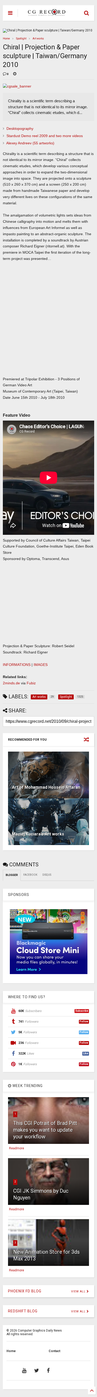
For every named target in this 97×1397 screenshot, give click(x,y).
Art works (38, 38)
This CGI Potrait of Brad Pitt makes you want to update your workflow (45, 1130)
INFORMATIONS (17, 665)
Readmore (16, 1148)
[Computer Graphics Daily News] (46, 13)
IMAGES (41, 665)
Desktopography (19, 128)
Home (6, 38)
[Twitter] (36, 1370)
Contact (54, 1351)
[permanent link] (14, 74)
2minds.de (11, 683)
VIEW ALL (79, 1291)
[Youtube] (24, 1370)
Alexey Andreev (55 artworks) (30, 143)
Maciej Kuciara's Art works (38, 834)
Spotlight (21, 38)
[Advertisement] (45, 324)
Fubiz (31, 683)
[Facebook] (48, 1370)
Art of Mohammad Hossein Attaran (46, 787)
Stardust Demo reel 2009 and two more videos (44, 136)
